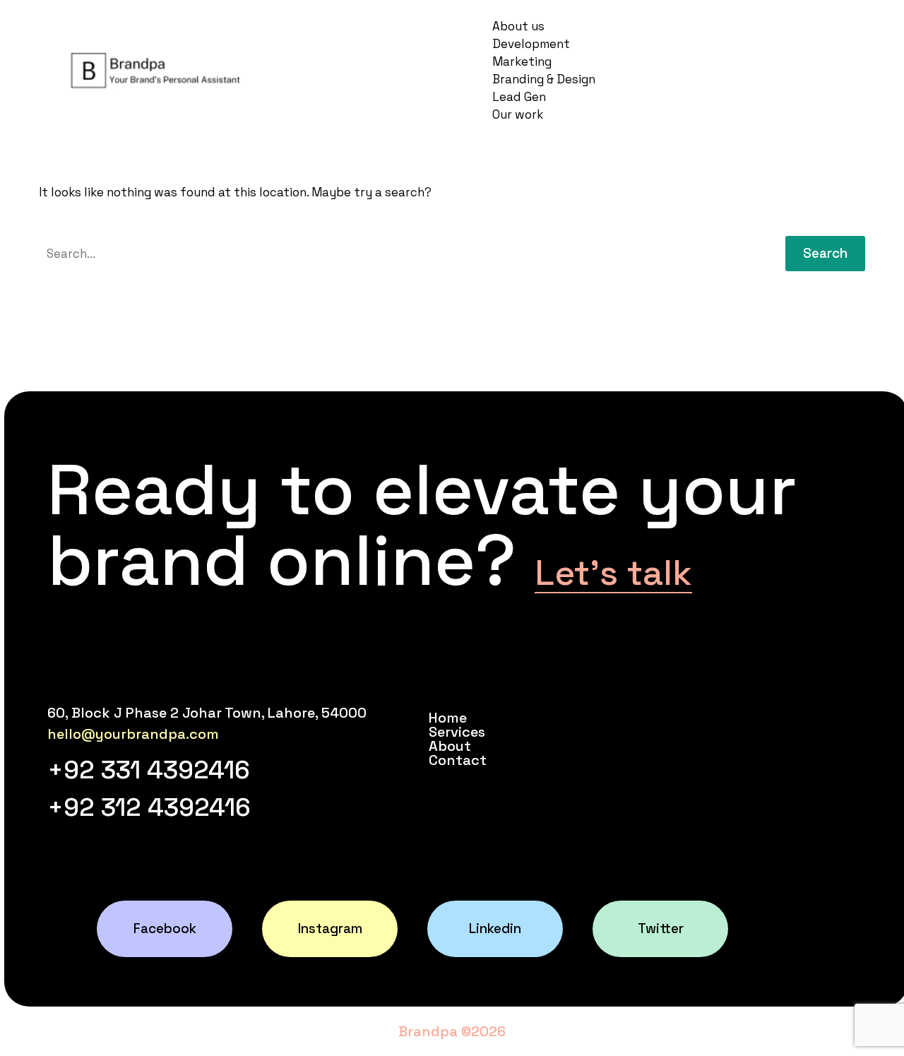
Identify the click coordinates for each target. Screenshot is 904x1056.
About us (518, 26)
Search (825, 253)
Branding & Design (543, 79)
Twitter (661, 928)
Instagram (330, 928)
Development (531, 44)
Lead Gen (519, 97)
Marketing (522, 61)
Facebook (164, 928)
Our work (517, 114)
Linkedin (495, 928)
